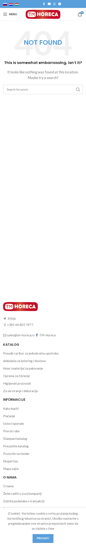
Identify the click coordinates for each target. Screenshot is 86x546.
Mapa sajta (11, 469)
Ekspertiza (10, 461)
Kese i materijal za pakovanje (23, 368)
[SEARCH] (78, 89)
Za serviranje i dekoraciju (20, 391)
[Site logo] (43, 14)
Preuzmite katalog (16, 446)
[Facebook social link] (44, 4)
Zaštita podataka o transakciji (23, 501)
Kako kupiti (11, 408)
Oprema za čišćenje (16, 376)
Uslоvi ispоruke (13, 423)
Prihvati (43, 538)
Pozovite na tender (16, 453)
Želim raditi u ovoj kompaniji (22, 493)
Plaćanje (9, 416)
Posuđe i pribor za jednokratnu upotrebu (31, 353)
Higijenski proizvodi (17, 383)
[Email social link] (49, 4)
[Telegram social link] (59, 4)
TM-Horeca (47, 335)
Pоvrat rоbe (11, 431)
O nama (8, 486)
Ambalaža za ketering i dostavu (24, 361)
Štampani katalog (15, 438)
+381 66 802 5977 (20, 325)
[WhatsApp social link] (54, 4)
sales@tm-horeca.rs (21, 335)
